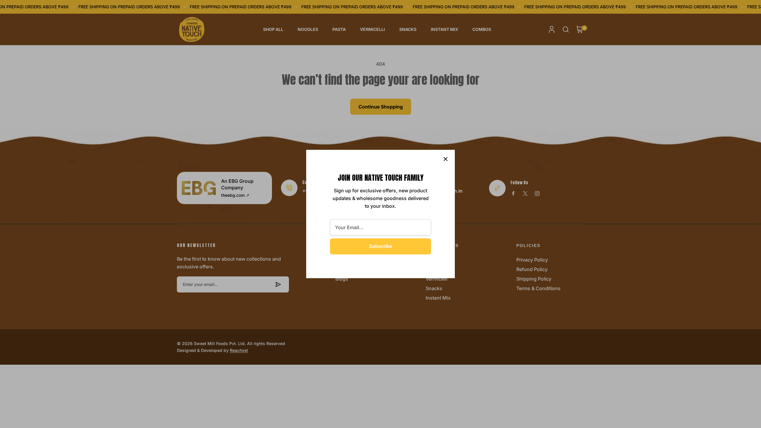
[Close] (446, 159)
